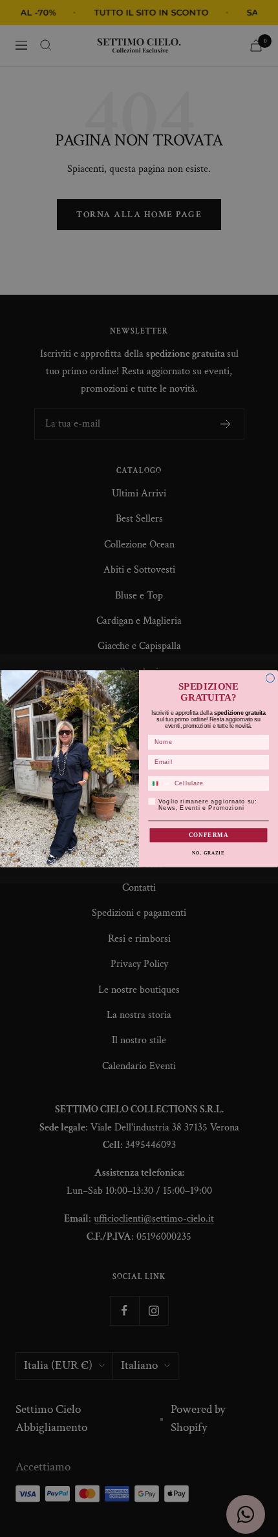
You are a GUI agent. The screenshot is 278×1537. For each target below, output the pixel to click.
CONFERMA (209, 835)
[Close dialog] (270, 677)
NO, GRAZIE (208, 852)
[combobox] (160, 783)
